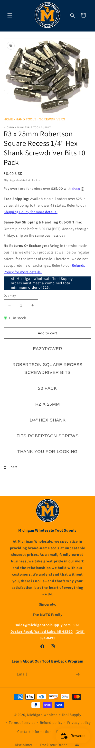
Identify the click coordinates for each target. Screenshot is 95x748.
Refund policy (51, 722)
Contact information (34, 731)
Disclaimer (23, 744)
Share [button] (13, 467)
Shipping (9, 180)
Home (8, 119)
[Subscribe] (77, 674)
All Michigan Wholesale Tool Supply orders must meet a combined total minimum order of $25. (42, 283)
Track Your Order (53, 744)
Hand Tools (26, 119)
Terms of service (22, 722)
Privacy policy (79, 722)
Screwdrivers (52, 119)
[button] (9, 15)
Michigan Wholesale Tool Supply (54, 714)
